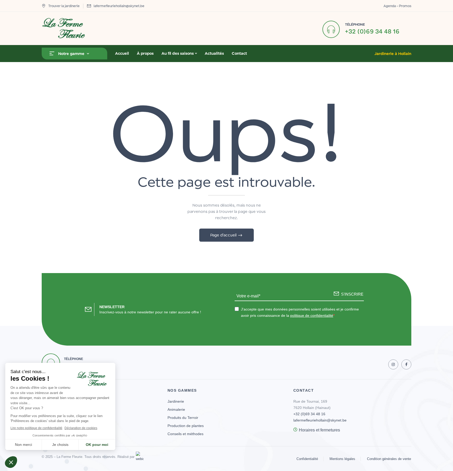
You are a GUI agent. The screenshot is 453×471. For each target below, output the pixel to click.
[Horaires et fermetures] (295, 429)
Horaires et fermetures (319, 430)
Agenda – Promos (397, 6)
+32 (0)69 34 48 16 (372, 31)
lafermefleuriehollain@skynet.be (119, 6)
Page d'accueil (224, 235)
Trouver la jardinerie (64, 6)
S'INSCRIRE (352, 294)
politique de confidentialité (311, 315)
